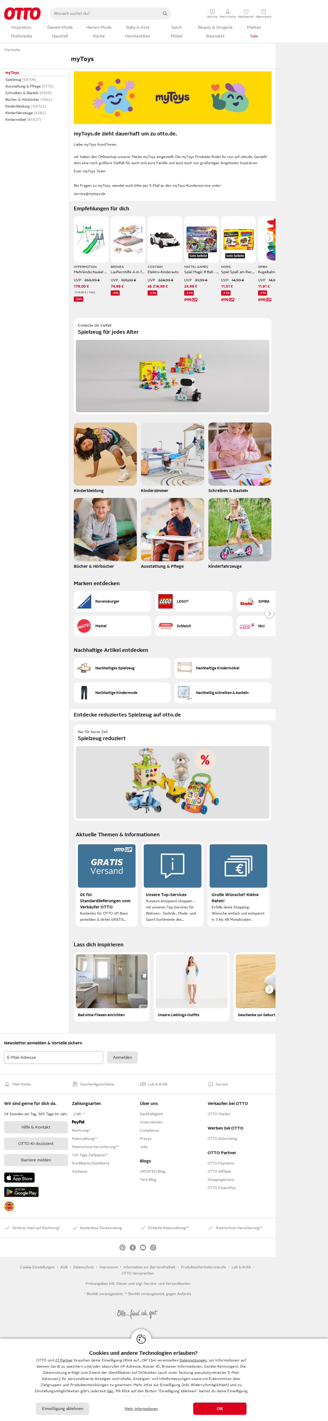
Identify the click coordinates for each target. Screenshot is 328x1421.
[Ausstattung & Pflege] (172, 534)
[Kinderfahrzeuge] (239, 534)
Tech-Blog (148, 1180)
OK (220, 1408)
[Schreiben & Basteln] (239, 459)
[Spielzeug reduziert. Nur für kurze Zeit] (172, 772)
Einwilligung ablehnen (62, 1408)
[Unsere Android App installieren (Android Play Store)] (21, 1192)
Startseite (12, 50)
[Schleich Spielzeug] (194, 626)
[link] (9, 1206)
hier (110, 1391)
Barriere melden (36, 1160)
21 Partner (64, 1360)
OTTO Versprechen (138, 1273)
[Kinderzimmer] (172, 459)
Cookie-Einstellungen (37, 1267)
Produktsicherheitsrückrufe (203, 1267)
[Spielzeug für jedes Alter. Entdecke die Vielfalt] (172, 366)
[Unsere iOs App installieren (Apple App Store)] (19, 1177)
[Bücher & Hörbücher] (105, 534)
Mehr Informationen (141, 1409)
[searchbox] (104, 13)
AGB (64, 1267)
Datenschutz (83, 1267)
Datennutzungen (193, 1360)
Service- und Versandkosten (167, 1283)
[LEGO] (194, 601)
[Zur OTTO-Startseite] (22, 13)
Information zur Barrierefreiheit (149, 1267)
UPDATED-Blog (152, 1171)
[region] (164, 1380)
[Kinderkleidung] (105, 459)
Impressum (108, 1267)
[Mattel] (112, 626)
